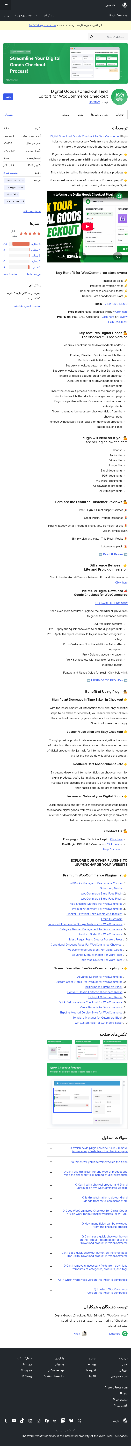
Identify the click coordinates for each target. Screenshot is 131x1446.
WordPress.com (116, 1387)
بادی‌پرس (121, 1405)
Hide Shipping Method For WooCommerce (95, 903)
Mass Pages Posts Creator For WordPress (95, 939)
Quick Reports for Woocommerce (101, 1007)
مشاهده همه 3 (10, 172)
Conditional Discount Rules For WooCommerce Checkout (86, 944)
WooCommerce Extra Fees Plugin (101, 893)
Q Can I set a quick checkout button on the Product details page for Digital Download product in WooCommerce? (103, 1240)
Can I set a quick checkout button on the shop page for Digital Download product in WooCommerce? (95, 1254)
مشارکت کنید (24, 1358)
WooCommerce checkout (14, 201)
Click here (121, 311)
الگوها (92, 1376)
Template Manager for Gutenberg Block (97, 1017)
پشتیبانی (8, 114)
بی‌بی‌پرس (120, 1399)
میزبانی (123, 1370)
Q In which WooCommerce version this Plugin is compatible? (107, 1291)
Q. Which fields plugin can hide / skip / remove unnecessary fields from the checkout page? (99, 1149)
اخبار (125, 1364)
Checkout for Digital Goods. (14, 187)
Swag (26, 1376)
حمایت (26, 1370)
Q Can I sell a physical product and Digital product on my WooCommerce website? (101, 1186)
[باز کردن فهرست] (5, 5)
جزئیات (120, 114)
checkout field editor (14, 180)
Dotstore (94, 102)
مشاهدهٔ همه (10, 274)
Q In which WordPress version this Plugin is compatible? (92, 1279)
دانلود (8, 96)
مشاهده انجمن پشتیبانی (27, 306)
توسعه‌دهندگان (56, 1370)
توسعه (65, 114)
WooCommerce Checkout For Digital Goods (94, 949)
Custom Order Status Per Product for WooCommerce (89, 982)
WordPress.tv (53, 1376)
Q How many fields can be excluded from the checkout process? (105, 1225)
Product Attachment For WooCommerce (97, 908)
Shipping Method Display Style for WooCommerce (91, 1012)
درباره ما (123, 1358)
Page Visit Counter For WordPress (101, 960)
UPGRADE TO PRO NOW (111, 603)
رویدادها (27, 1364)
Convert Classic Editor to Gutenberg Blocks (94, 992)
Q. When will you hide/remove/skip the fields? (99, 1162)
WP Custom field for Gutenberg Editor (98, 1022)
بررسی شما (34, 274)
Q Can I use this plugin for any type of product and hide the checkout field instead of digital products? (95, 1173)
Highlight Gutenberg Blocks (105, 997)
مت (124, 1393)
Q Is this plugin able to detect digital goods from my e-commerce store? (105, 1199)
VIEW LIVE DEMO (116, 304)
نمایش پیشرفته (32, 211)
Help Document (112, 849)
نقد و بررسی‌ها (99, 114)
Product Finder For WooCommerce (100, 934)
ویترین (92, 1358)
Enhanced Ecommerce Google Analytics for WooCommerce (85, 924)
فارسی (116, 1421)
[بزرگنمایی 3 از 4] (67, 1044)
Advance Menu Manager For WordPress (97, 954)
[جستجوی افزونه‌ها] (91, 36)
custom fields (11, 194)
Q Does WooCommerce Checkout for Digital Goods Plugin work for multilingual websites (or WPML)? (95, 1212)
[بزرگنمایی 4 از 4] (123, 1067)
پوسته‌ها (91, 1364)
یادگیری (59, 1358)
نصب (80, 114)
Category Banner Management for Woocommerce (91, 929)
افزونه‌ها (91, 1370)
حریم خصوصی (119, 1376)
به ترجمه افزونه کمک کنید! (42, 25)
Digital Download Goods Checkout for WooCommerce (84, 136)
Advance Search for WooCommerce (99, 976)
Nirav (77, 1333)
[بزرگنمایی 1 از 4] (123, 1044)
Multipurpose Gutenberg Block (103, 987)
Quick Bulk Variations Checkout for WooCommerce (90, 1002)
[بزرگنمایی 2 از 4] (95, 1044)
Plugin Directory (119, 15)
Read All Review (113, 554)
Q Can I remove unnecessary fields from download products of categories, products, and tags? (96, 1267)
